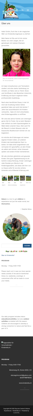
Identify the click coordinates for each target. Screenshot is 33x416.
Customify (16, 412)
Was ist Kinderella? (7, 255)
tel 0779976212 (26, 378)
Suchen (27, 245)
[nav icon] (28, 10)
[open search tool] (22, 10)
